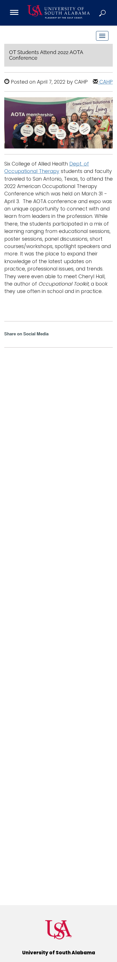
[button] (103, 13)
